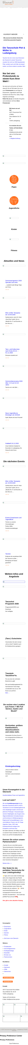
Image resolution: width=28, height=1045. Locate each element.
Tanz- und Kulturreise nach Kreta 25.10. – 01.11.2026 (12, 351)
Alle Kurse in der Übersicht (11, 938)
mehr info (7, 289)
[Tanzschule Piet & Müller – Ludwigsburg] (8, 3)
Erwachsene (7, 926)
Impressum (7, 967)
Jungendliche (7, 928)
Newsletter (7, 952)
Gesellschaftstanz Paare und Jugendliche (14, 795)
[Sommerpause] (14, 164)
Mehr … (7, 693)
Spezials (6, 932)
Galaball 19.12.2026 (12, 443)
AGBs (5, 969)
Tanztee (8, 554)
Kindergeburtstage (9, 950)
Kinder (6, 930)
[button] (14, 271)
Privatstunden (7, 946)
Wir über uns (7, 955)
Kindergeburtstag (12, 766)
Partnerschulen (8, 957)
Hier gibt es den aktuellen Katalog (13, 900)
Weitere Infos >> (7, 863)
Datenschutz (7, 971)
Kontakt (6, 965)
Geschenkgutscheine (9, 948)
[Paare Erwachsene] (14, 181)
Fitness (6, 935)
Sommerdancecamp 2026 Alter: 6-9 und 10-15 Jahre (13, 383)
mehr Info (7, 325)
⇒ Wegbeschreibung (14, 138)
